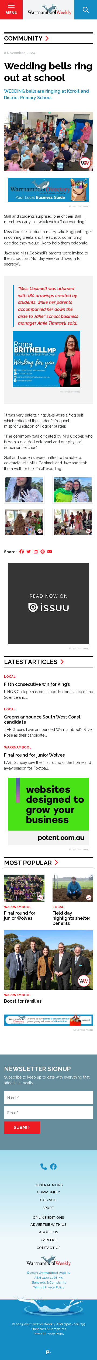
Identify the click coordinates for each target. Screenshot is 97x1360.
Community (23, 38)
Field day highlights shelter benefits (71, 918)
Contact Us (49, 1248)
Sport (48, 1208)
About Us (48, 1232)
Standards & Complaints (48, 1282)
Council (48, 1200)
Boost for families (22, 1001)
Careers (49, 1240)
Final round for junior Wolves (34, 755)
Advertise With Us (48, 1225)
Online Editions (48, 1217)
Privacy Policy (54, 1287)
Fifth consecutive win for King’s (37, 684)
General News (48, 1185)
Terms (37, 1287)
